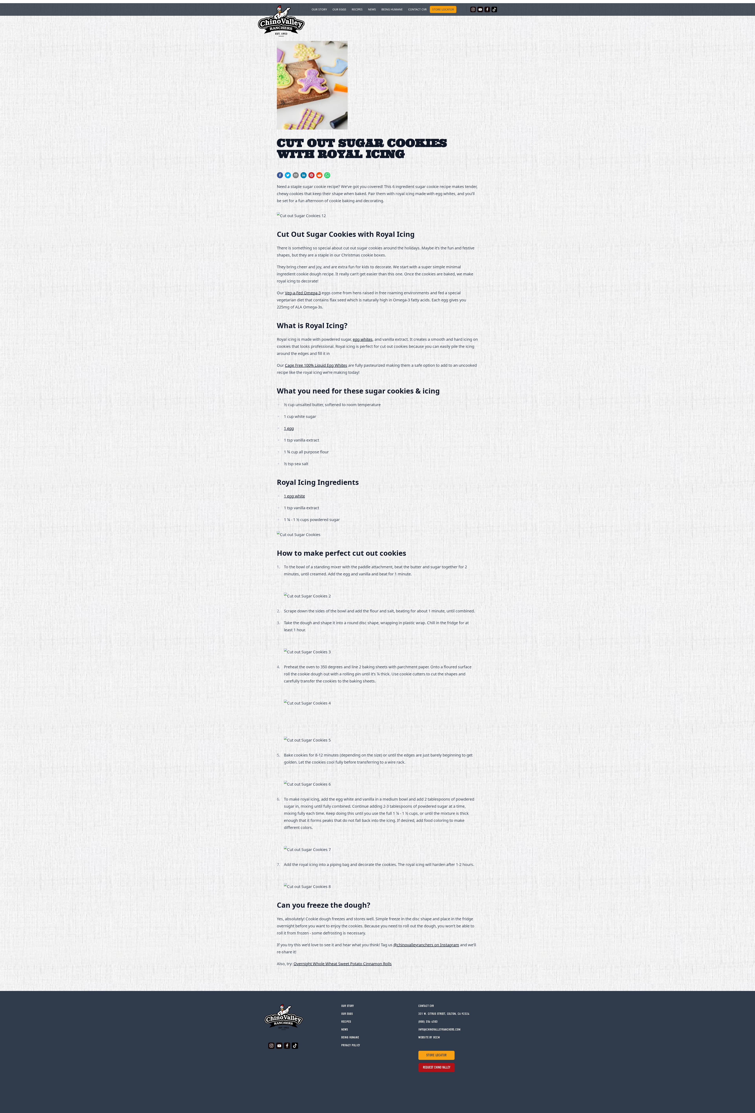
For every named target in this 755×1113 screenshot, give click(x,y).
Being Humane (392, 9)
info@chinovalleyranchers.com (439, 1029)
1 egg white (294, 496)
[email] (296, 175)
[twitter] (288, 175)
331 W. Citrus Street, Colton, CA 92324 (443, 1014)
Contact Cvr (426, 1006)
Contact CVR (417, 9)
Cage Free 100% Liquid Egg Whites (316, 365)
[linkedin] (303, 175)
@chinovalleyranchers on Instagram (426, 944)
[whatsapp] (327, 175)
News (372, 9)
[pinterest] (311, 175)
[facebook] (280, 175)
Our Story (347, 1006)
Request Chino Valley (436, 1067)
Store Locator (443, 9)
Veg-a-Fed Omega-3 (303, 292)
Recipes (357, 9)
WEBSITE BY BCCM (429, 1037)
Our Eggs (339, 9)
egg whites (363, 339)
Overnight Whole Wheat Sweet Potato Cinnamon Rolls (343, 963)
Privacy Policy (350, 1045)
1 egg (289, 428)
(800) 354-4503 (428, 1021)
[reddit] (319, 175)
